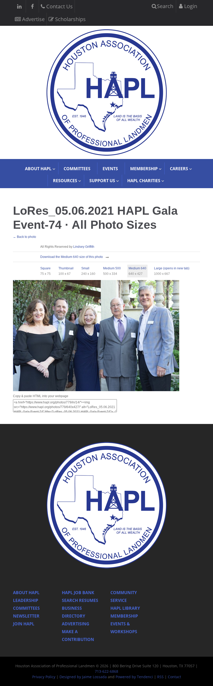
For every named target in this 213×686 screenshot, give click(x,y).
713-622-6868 (106, 671)
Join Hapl (23, 624)
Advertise (33, 19)
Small (85, 268)
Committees (77, 169)
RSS (160, 676)
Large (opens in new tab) (171, 268)
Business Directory (73, 612)
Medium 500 (112, 268)
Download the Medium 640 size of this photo (71, 257)
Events (110, 169)
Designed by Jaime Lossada (83, 676)
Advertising (75, 624)
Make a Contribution (78, 635)
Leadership (25, 600)
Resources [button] (65, 180)
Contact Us (59, 6)
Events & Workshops (123, 627)
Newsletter (26, 616)
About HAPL (26, 592)
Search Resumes (80, 600)
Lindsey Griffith (83, 247)
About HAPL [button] (38, 169)
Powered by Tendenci (134, 676)
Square (45, 268)
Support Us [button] (102, 180)
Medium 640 (137, 268)
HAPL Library (125, 608)
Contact (174, 676)
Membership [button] (144, 169)
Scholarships (70, 19)
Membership (124, 616)
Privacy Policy (43, 676)
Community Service (123, 596)
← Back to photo (24, 237)
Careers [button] (179, 169)
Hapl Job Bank (78, 592)
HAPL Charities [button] (143, 180)
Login (190, 6)
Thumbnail (66, 268)
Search (164, 6)
